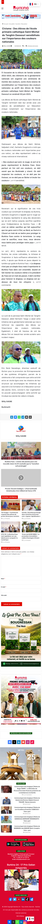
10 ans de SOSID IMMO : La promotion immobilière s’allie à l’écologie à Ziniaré (30, 536)
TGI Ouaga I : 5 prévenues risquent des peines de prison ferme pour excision (10, 514)
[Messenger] (15, 417)
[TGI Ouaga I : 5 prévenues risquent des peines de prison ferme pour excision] (10, 505)
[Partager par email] (26, 417)
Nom (3, 578)
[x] (14, 900)
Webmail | (21, 856)
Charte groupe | (24, 854)
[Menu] (2, 9)
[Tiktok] (27, 900)
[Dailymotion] (31, 900)
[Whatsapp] (17, 922)
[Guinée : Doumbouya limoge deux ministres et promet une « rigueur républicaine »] (31, 505)
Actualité (11, 24)
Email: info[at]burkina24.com (21, 859)
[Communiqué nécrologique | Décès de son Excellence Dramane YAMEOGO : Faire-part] (6, 810)
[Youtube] (19, 900)
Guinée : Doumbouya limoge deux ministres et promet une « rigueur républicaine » (31, 514)
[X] (13, 922)
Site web (4, 595)
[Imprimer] (30, 417)
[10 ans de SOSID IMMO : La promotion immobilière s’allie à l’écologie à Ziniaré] (31, 527)
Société (18, 24)
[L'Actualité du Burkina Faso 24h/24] (21, 8)
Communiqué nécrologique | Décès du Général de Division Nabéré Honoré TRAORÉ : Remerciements (27, 800)
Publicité (14, 856)
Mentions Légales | (13, 854)
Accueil (5, 24)
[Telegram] (22, 417)
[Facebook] (9, 922)
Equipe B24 (27, 856)
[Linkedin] (21, 922)
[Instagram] (25, 922)
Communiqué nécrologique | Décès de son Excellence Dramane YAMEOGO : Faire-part (27, 809)
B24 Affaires (20, 916)
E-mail (3, 587)
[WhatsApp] (19, 417)
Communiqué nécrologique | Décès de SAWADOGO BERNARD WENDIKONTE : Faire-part (27, 819)
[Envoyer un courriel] (11, 46)
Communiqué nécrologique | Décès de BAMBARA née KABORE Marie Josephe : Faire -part (27, 828)
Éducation (24, 24)
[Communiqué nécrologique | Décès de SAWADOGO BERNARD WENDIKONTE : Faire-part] (6, 819)
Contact (31, 854)
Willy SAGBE (7, 46)
